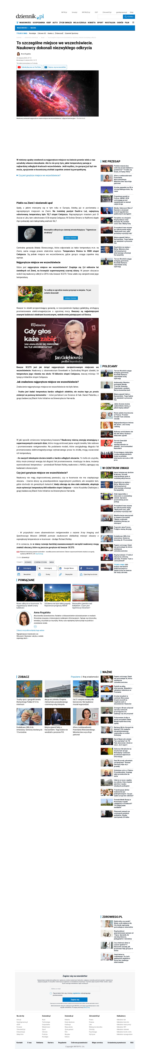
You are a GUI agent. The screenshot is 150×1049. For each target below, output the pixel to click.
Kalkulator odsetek (123, 1029)
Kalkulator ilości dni (123, 1022)
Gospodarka (46, 1024)
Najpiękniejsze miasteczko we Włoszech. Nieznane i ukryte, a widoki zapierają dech (30, 636)
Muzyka (67, 1034)
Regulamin (62, 1043)
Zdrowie (44, 1032)
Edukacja (68, 1024)
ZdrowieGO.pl (107, 12)
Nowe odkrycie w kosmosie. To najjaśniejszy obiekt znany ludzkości (29, 605)
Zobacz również (70, 238)
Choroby (91, 1029)
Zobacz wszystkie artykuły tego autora (30, 630)
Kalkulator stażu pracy (124, 1024)
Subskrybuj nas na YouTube (31, 67)
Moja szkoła (69, 1027)
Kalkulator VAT (121, 1027)
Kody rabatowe (69, 1022)
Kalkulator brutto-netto (124, 1032)
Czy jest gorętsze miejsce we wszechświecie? (40, 175)
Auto (43, 1019)
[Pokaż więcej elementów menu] (133, 22)
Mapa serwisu (97, 1043)
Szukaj (130, 17)
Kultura (67, 1037)
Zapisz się (75, 1000)
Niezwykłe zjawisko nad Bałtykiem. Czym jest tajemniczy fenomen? (82, 605)
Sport (44, 1029)
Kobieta (67, 1019)
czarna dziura (40, 562)
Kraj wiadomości (91, 677)
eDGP (18, 1024)
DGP (96, 12)
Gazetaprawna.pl (22, 1022)
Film (66, 1032)
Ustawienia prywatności (117, 1043)
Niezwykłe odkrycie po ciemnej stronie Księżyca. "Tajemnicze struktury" (70, 231)
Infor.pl (19, 1019)
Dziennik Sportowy (71, 33)
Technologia (46, 1022)
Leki (90, 1024)
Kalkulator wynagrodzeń (124, 1034)
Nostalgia (32, 33)
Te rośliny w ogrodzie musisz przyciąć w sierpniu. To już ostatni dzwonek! (67, 291)
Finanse (91, 1022)
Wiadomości (22, 28)
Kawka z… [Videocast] (55, 33)
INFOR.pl (64, 12)
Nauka (33, 28)
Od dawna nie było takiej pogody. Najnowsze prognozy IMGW (57, 604)
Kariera (50, 1043)
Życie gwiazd (69, 1029)
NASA (51, 562)
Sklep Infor (20, 1034)
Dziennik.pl (46, 1016)
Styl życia (92, 1034)
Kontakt (20, 1043)
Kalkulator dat (121, 1019)
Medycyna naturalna (95, 1027)
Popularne (76, 677)
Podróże (45, 1034)
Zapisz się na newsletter (57, 67)
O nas (29, 1043)
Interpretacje (21, 1032)
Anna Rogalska (26, 54)
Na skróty (20, 1016)
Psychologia (93, 1032)
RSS (131, 1043)
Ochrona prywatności (79, 1043)
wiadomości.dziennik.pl (31, 37)
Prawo (91, 1019)
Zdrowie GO (42, 33)
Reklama (39, 1043)
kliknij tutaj (87, 1007)
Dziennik (19, 37)
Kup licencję (39, 554)
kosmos (28, 562)
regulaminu (76, 993)
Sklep (131, 12)
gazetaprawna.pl (121, 12)
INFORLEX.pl (86, 12)
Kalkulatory (121, 1016)
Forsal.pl (19, 1027)
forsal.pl (74, 12)
